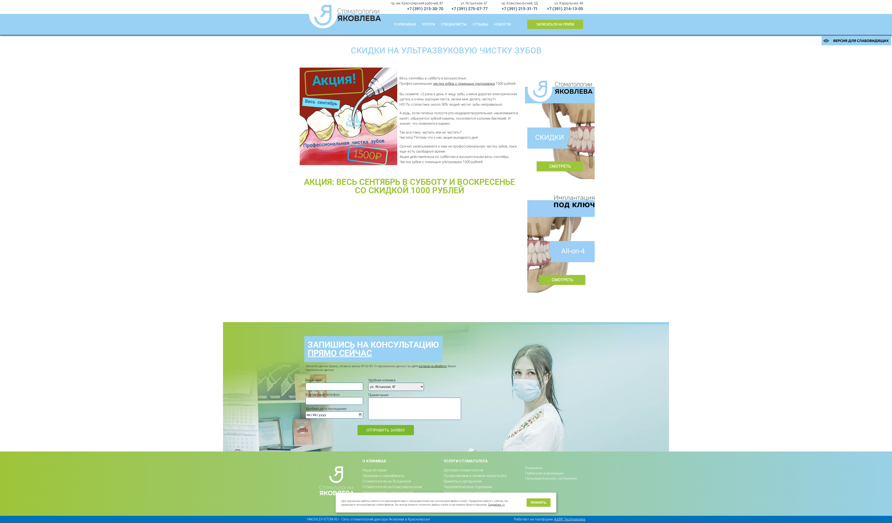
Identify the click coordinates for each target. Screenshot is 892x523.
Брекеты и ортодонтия (463, 481)
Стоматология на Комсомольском (392, 487)
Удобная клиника (381, 380)
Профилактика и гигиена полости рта (475, 476)
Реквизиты (534, 468)
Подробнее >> (496, 504)
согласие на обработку (433, 366)
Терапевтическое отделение (468, 487)
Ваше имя (313, 380)
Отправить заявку (385, 430)
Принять (538, 502)
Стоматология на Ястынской (386, 481)
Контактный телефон (322, 394)
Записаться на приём (555, 24)
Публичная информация (544, 473)
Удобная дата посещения (325, 409)
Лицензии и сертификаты (383, 476)
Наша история (374, 470)
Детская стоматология (463, 470)
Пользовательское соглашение (551, 478)
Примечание (378, 395)
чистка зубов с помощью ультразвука (464, 84)
